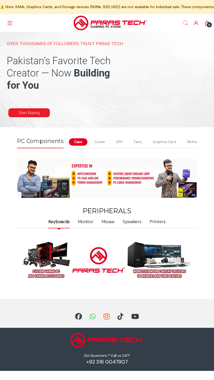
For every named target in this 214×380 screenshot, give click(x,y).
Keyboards (59, 221)
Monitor (85, 221)
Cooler (99, 142)
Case (78, 142)
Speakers (132, 221)
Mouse (108, 221)
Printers (158, 221)
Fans (137, 142)
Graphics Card (164, 142)
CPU (119, 142)
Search (185, 23)
